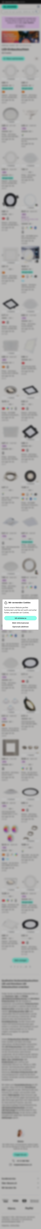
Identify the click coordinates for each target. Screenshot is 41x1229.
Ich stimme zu (20, 618)
